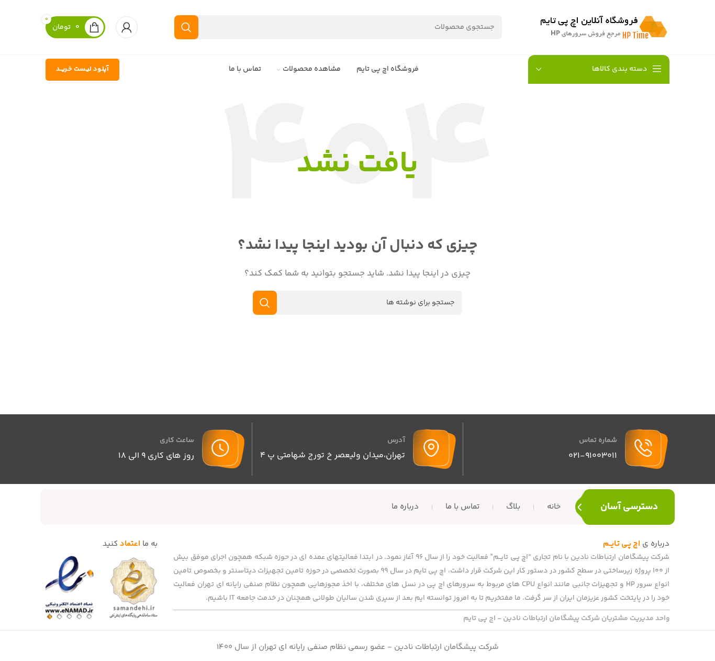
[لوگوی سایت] (604, 27)
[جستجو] (186, 27)
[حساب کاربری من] (126, 27)
